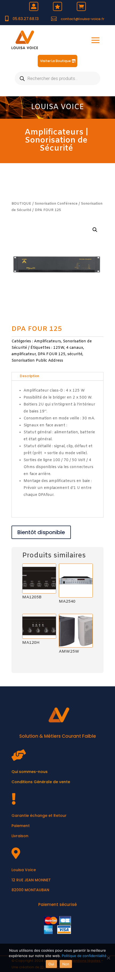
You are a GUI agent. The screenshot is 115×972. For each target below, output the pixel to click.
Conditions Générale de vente (40, 782)
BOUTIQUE (21, 203)
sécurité (74, 354)
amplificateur (23, 354)
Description (29, 376)
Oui (51, 964)
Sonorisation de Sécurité (56, 144)
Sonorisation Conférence (56, 203)
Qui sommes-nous (29, 771)
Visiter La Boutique (55, 61)
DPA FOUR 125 (52, 354)
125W (58, 347)
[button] (95, 230)
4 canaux (74, 347)
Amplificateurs (54, 132)
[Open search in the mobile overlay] (57, 78)
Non (66, 964)
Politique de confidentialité (84, 956)
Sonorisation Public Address (37, 360)
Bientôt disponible (41, 532)
